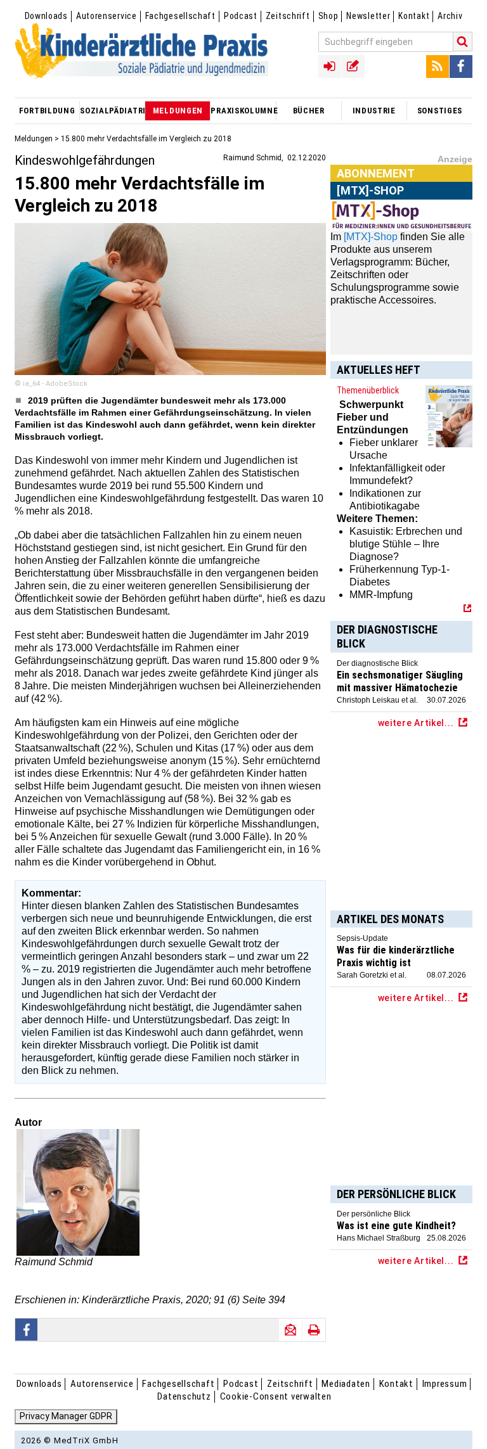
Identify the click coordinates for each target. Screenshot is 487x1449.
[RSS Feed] (437, 66)
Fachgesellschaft (180, 16)
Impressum (444, 1383)
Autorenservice (106, 16)
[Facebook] (461, 66)
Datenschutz (184, 1396)
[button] (26, 1329)
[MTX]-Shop (371, 236)
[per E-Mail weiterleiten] (290, 1329)
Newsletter (368, 16)
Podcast (240, 16)
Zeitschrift (288, 16)
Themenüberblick (368, 390)
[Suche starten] (462, 41)
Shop (328, 16)
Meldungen (34, 138)
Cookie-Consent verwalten (276, 1396)
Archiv (450, 16)
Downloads (46, 16)
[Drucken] (313, 1329)
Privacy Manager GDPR (66, 1416)
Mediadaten (345, 1383)
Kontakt (413, 16)
